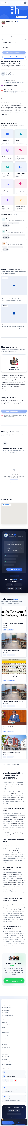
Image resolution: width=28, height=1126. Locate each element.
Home (4, 764)
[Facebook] (4, 1080)
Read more (5, 391)
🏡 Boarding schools (9, 564)
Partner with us (5, 1042)
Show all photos (21, 16)
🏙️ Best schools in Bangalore (11, 555)
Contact (4, 1027)
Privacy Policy (5, 1032)
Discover (9, 764)
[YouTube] (15, 1080)
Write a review (14, 481)
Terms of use (5, 1035)
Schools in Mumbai (6, 1007)
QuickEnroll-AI (5, 1056)
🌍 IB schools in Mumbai (10, 561)
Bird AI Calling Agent (7, 1064)
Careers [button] (4, 1030)
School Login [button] (5, 1044)
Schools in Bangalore (7, 1005)
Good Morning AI (6, 1061)
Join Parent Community (16, 980)
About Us (4, 1022)
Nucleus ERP (5, 1054)
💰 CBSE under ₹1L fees (10, 558)
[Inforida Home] (4, 3)
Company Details (6, 1024)
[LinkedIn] (11, 1080)
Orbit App (4, 1059)
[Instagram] (7, 1080)
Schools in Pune (6, 1012)
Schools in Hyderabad (7, 1015)
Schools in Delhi (6, 1010)
